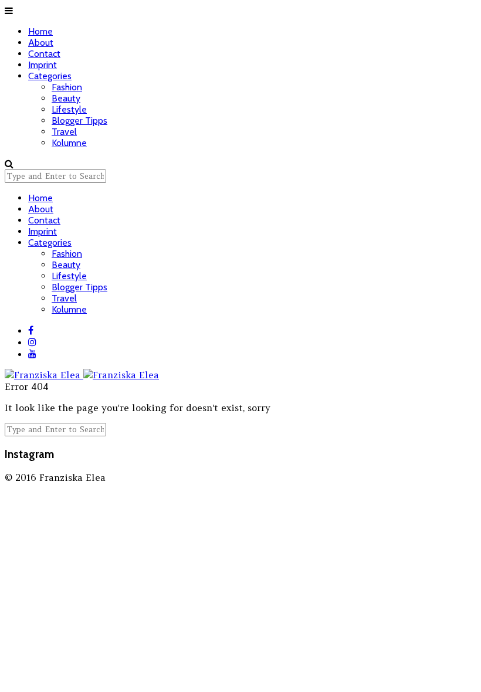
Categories (50, 76)
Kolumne (69, 142)
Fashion (67, 87)
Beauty (66, 98)
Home (40, 31)
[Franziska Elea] (82, 369)
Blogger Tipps (79, 120)
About (40, 42)
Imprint (42, 64)
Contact (44, 53)
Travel (64, 131)
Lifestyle (69, 109)
